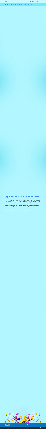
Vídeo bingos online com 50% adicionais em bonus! (26, 382)
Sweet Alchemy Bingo (8, 347)
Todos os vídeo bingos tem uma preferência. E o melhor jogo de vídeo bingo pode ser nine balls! (28, 366)
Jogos (30, 1)
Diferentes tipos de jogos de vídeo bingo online (26, 398)
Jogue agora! (8, 20)
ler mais (33, 238)
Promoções (33, 1)
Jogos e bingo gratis (7, 4)
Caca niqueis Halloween (20, 4)
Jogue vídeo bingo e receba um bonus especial (12, 310)
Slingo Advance (9, 172)
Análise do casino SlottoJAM (34, 251)
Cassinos (40, 1)
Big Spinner (8, 185)
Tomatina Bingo (7, 375)
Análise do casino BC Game (36, 284)
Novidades (37, 1)
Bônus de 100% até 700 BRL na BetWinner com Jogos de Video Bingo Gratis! (16, 223)
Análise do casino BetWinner (34, 268)
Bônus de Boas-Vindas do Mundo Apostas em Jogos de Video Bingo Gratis (16, 258)
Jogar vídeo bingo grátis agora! (23, 334)
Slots (28, 4)
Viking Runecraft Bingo (9, 332)
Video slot (31, 4)
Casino (36, 236)
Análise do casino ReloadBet (34, 235)
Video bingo (25, 4)
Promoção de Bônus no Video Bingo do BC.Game (13, 284)
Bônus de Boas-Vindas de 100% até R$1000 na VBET (13, 271)
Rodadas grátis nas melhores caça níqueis (12, 297)
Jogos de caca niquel (13, 4)
